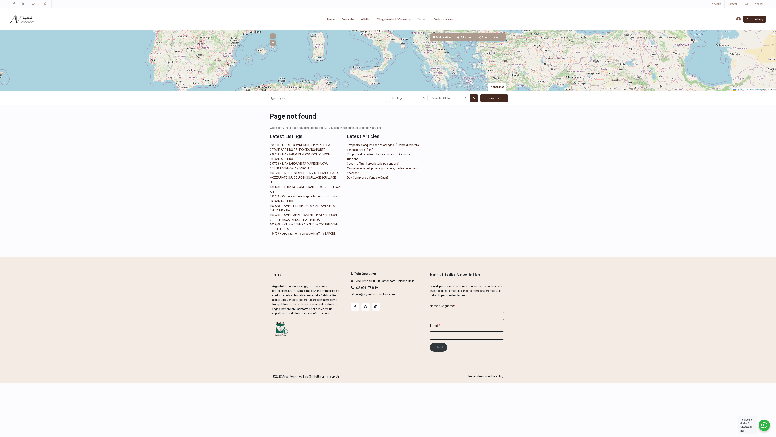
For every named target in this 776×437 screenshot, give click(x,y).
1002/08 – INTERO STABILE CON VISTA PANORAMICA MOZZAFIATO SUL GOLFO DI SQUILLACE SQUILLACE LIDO (304, 177)
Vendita (348, 19)
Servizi (422, 19)
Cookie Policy (494, 376)
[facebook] (14, 4)
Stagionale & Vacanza (394, 19)
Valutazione (443, 19)
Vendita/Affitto (441, 98)
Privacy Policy (477, 376)
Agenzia (716, 3)
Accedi (759, 3)
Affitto (365, 19)
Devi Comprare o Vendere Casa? (367, 177)
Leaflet (739, 89)
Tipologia (397, 98)
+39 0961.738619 (367, 287)
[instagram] (22, 4)
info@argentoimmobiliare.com (375, 294)
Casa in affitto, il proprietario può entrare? (373, 163)
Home (330, 19)
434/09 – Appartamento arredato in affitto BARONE (303, 233)
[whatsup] (365, 307)
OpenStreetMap (755, 89)
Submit (438, 347)
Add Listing (754, 19)
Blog (746, 3)
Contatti (732, 3)
